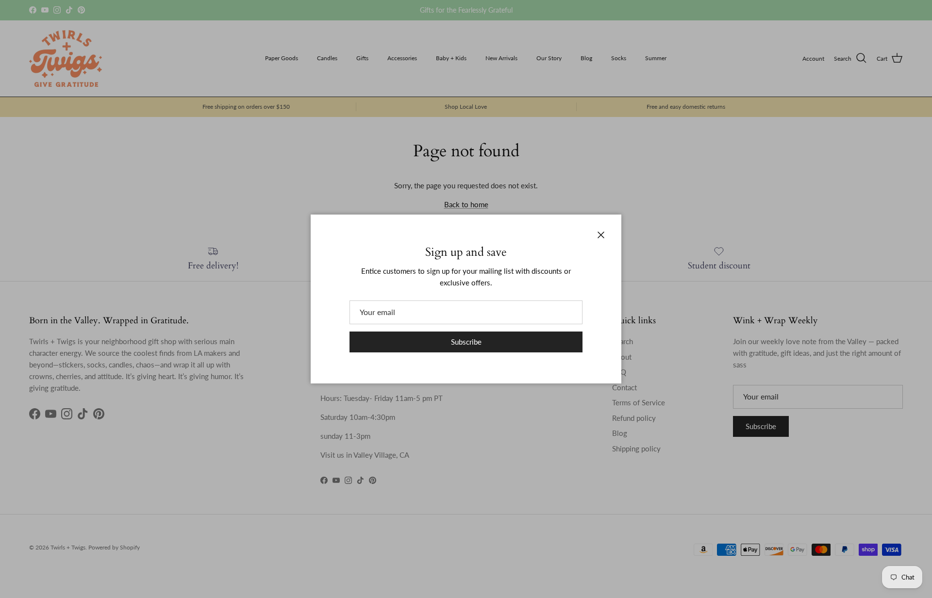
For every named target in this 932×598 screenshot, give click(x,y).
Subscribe (466, 341)
